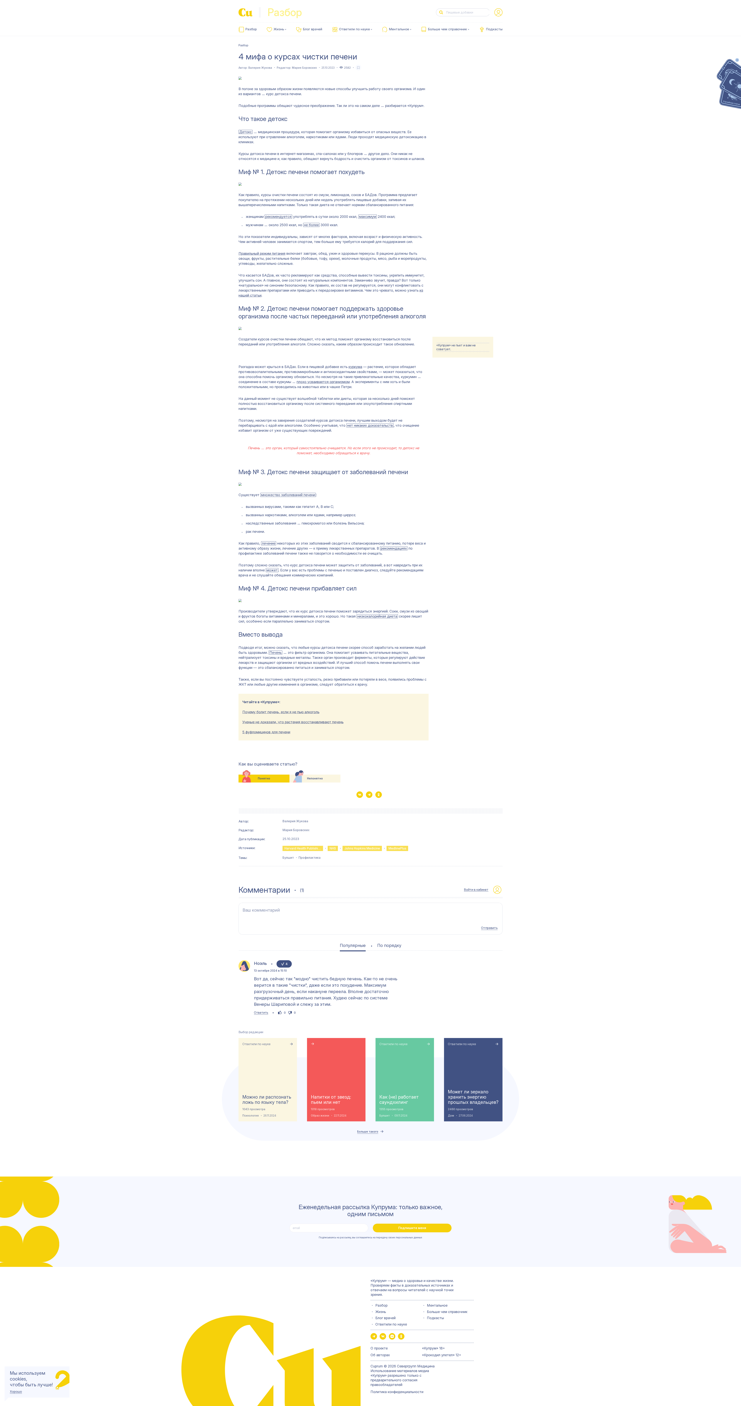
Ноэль (260, 963)
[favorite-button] (358, 67)
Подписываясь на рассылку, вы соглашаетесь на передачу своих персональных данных (370, 1237)
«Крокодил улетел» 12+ (441, 1355)
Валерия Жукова (260, 67)
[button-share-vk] (359, 794)
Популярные (353, 945)
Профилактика (310, 858)
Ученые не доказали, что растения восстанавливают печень (292, 722)
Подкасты (494, 29)
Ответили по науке (354, 29)
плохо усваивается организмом (323, 382)
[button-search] (441, 12)
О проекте (379, 1348)
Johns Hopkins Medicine (362, 848)
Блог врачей (312, 29)
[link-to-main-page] (246, 12)
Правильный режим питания (262, 253)
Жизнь (279, 29)
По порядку (389, 945)
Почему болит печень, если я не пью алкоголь (280, 712)
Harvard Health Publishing (303, 848)
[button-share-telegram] (369, 794)
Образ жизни (320, 1115)
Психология (250, 1115)
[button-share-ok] (378, 794)
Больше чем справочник (447, 29)
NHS (333, 848)
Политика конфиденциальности (396, 1392)
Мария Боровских (304, 67)
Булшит (288, 858)
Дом (451, 1115)
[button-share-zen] (392, 1336)
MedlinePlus (397, 848)
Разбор (251, 29)
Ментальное (399, 29)
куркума (355, 367)
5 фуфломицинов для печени (266, 732)
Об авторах (380, 1355)
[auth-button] (498, 12)
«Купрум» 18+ (433, 1348)
